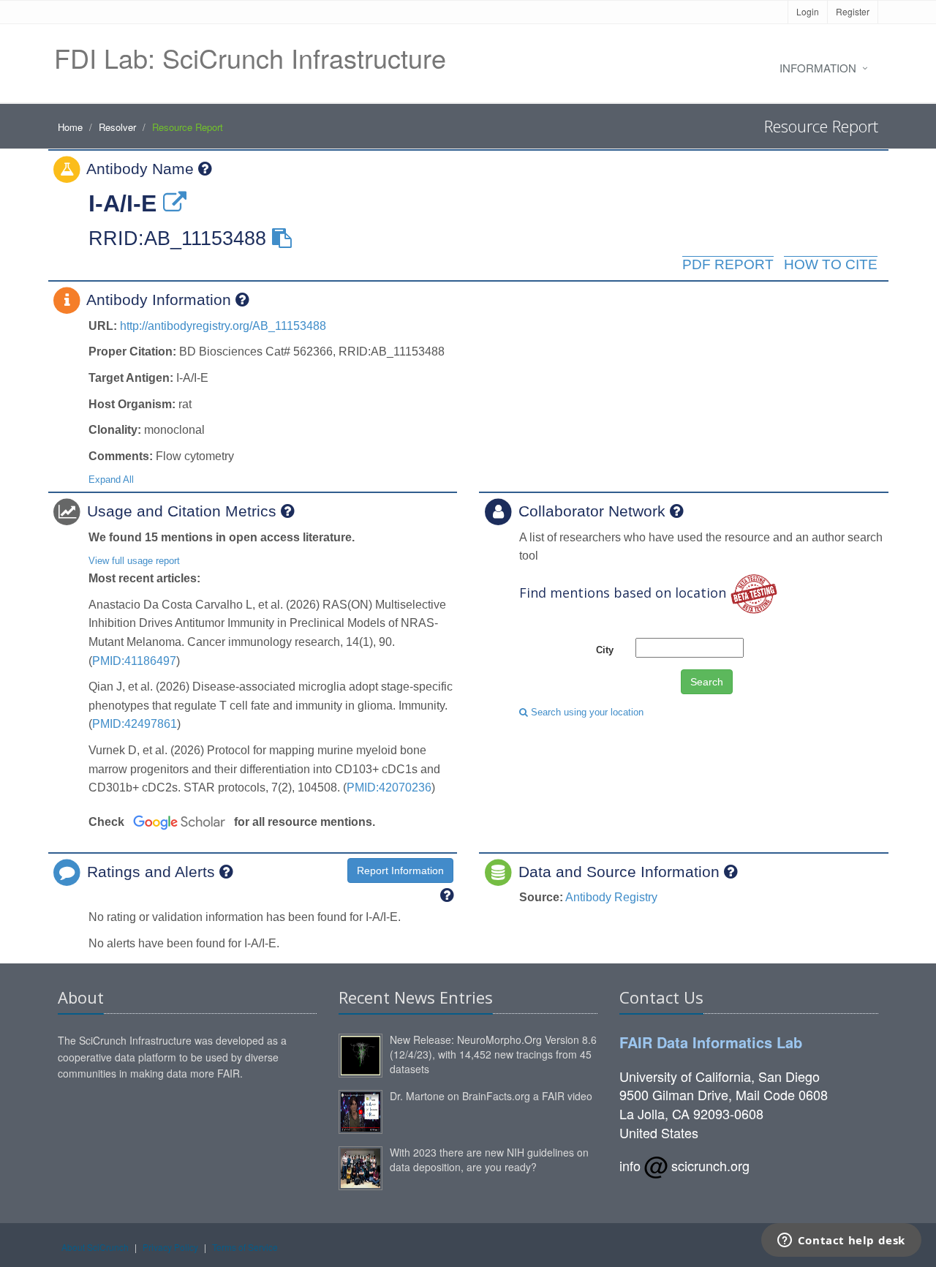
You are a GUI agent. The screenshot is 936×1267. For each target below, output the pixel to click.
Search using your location (586, 712)
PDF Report (728, 264)
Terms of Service (245, 1247)
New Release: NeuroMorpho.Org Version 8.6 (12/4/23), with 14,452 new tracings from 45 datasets (493, 1054)
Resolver (117, 127)
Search (706, 682)
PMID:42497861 (134, 724)
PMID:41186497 (134, 661)
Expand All (111, 479)
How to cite (831, 264)
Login (807, 11)
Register (852, 11)
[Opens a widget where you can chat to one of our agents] (840, 1241)
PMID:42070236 (389, 787)
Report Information (400, 870)
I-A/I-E (122, 203)
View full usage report (134, 560)
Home (70, 127)
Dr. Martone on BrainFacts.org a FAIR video (491, 1096)
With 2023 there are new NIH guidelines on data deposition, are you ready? (489, 1159)
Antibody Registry (611, 897)
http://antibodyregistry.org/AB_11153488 (223, 326)
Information (818, 67)
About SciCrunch (95, 1247)
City (605, 649)
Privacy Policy (170, 1247)
